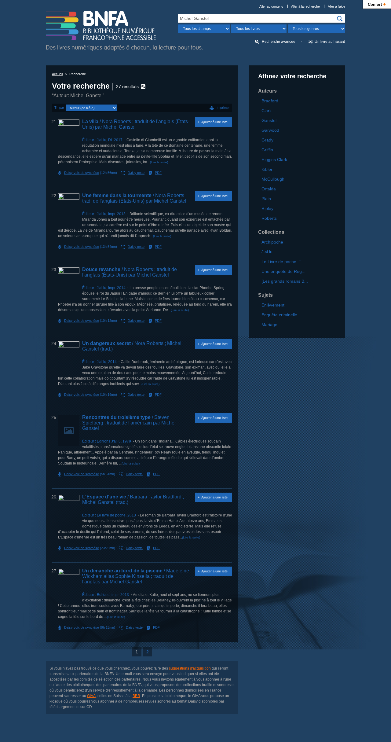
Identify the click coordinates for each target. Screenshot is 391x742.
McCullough (272, 179)
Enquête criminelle (279, 314)
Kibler (266, 169)
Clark (266, 110)
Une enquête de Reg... (283, 271)
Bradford (269, 100)
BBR (136, 696)
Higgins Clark (274, 159)
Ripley (267, 208)
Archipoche (272, 242)
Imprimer (223, 107)
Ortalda (268, 188)
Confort (377, 4)
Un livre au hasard (330, 41)
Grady (267, 140)
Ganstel (268, 120)
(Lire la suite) (159, 162)
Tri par (59, 107)
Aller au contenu (271, 6)
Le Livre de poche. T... (283, 261)
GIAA (91, 696)
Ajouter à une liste (214, 122)
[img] (339, 18)
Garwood (270, 130)
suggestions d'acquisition (190, 668)
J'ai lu (266, 251)
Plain (266, 198)
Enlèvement (272, 305)
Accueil (57, 74)
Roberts (269, 218)
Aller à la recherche (305, 6)
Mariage (269, 324)
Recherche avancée (278, 41)
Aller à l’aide (336, 6)
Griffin (267, 149)
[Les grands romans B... (284, 281)
